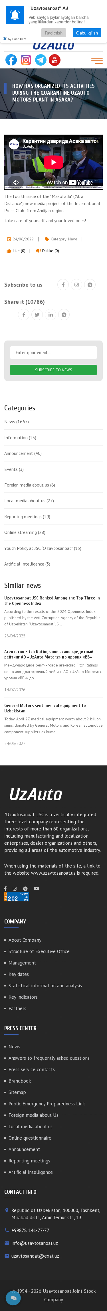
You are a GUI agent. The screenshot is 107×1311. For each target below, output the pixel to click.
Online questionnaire (30, 1138)
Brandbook (20, 1081)
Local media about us (29, 500)
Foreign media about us (29, 485)
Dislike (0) (47, 250)
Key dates (19, 974)
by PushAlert (17, 39)
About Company (25, 940)
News (73, 239)
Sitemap (17, 1092)
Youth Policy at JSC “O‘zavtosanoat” (42, 548)
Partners (17, 1008)
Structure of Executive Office (39, 951)
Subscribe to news (53, 369)
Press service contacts (32, 1069)
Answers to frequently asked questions (49, 1058)
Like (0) (16, 250)
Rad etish (53, 33)
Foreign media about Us (33, 1115)
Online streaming (24, 532)
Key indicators (23, 997)
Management (22, 963)
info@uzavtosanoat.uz (34, 1243)
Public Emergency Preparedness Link (47, 1104)
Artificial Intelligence (27, 564)
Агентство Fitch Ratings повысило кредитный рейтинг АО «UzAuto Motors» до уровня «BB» (48, 654)
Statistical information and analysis (45, 985)
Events (14, 469)
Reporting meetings (27, 516)
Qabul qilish (87, 33)
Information (20, 437)
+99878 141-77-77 (30, 1230)
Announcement (23, 453)
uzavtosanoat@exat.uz (35, 1256)
